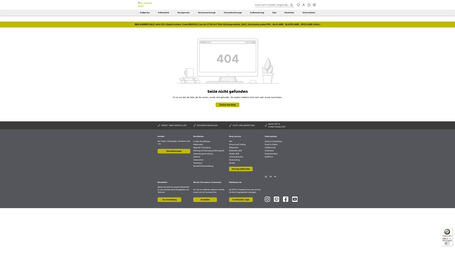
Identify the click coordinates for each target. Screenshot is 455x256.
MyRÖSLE (269, 157)
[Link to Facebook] (285, 199)
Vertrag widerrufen (241, 169)
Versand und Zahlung (237, 144)
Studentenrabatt (271, 154)
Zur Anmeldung (169, 199)
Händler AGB (234, 154)
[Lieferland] (314, 5)
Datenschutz (198, 160)
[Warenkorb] (309, 5)
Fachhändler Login (240, 199)
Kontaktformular (174, 151)
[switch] (447, 243)
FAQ (230, 141)
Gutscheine (269, 150)
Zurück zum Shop (227, 105)
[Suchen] (291, 5)
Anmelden (205, 199)
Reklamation (198, 144)
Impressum (197, 163)
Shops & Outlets (271, 144)
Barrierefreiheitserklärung (203, 166)
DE (266, 176)
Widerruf (196, 157)
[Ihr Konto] (303, 5)
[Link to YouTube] (295, 199)
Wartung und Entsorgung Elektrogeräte (208, 150)
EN (270, 176)
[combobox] (274, 5)
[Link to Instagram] (267, 199)
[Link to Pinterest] (276, 199)
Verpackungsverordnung (203, 154)
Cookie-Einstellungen (201, 141)
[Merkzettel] (298, 5)
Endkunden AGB (235, 150)
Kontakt (232, 163)
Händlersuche (270, 147)
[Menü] (451, 229)
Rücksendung (234, 160)
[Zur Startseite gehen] (146, 4)
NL (275, 176)
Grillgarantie (233, 147)
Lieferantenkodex (236, 157)
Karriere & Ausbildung (273, 141)
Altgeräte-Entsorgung (202, 147)
